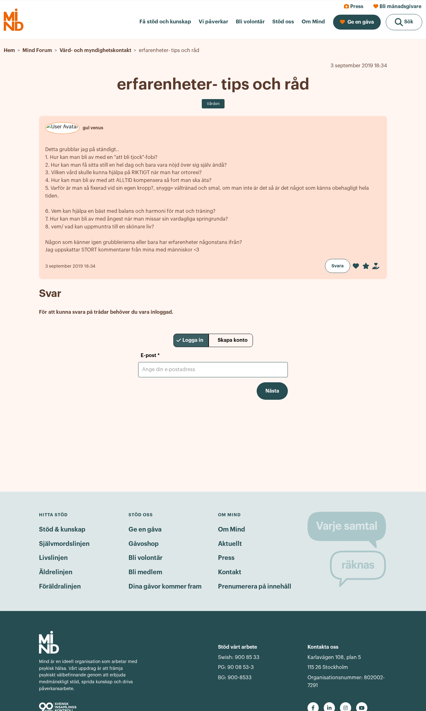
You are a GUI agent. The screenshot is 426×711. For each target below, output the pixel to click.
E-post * (150, 355)
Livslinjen (53, 558)
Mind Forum (37, 50)
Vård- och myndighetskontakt (95, 50)
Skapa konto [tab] (233, 340)
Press (226, 558)
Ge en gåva (145, 530)
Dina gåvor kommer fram (164, 587)
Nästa (272, 391)
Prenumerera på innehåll (254, 587)
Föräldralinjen (60, 587)
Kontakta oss (322, 647)
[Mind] (89, 642)
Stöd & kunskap (62, 530)
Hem (9, 50)
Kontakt (229, 572)
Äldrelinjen (55, 572)
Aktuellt (230, 544)
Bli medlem (145, 572)
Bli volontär (145, 558)
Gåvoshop (143, 544)
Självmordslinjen (64, 544)
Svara (338, 266)
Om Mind (231, 530)
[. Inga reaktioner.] (356, 266)
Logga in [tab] (192, 340)
